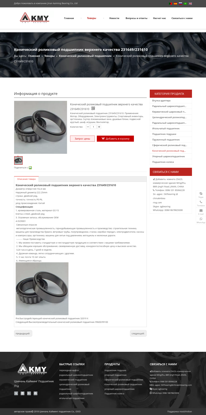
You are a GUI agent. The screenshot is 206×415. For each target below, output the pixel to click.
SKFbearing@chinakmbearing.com (176, 385)
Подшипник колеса (163, 161)
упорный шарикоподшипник (120, 389)
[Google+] (29, 393)
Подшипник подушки (164, 133)
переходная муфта (69, 370)
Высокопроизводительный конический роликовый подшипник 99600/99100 (68, 322)
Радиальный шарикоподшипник (170, 106)
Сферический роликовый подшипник (172, 145)
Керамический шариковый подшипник (172, 111)
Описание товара (26, 179)
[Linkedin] (22, 393)
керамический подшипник (73, 379)
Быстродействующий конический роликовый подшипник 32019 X (54, 318)
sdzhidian (187, 411)
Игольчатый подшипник (166, 128)
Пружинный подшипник (166, 139)
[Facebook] (35, 393)
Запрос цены (82, 138)
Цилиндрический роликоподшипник (172, 117)
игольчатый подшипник (71, 398)
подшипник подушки (115, 370)
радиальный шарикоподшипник (76, 375)
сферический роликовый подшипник (124, 379)
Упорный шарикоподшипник (168, 156)
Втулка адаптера (161, 100)
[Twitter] (16, 393)
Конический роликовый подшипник (172, 150)
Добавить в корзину (117, 138)
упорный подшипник (116, 375)
